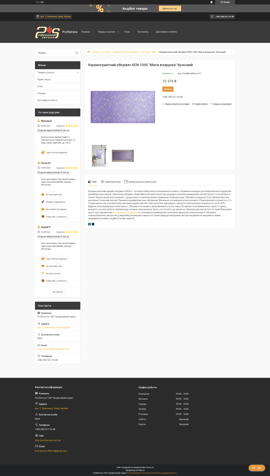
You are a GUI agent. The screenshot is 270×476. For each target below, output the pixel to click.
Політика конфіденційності (165, 473)
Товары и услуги (106, 32)
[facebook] (89, 224)
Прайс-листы (44, 79)
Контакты (143, 32)
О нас (127, 32)
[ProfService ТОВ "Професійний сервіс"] (47, 32)
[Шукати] (76, 53)
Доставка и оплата (166, 32)
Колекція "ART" (149, 52)
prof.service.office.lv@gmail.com (53, 349)
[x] (93, 224)
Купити (168, 89)
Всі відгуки (58, 292)
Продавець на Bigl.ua (135, 470)
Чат (259, 468)
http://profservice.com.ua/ (48, 440)
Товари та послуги (101, 52)
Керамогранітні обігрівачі (126, 52)
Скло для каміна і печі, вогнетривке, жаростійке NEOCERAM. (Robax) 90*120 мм (58, 182)
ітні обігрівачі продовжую (125, 212)
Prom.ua (150, 467)
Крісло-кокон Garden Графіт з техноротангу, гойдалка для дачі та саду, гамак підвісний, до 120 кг (58, 140)
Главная (85, 32)
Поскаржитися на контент (139, 473)
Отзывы (41, 93)
